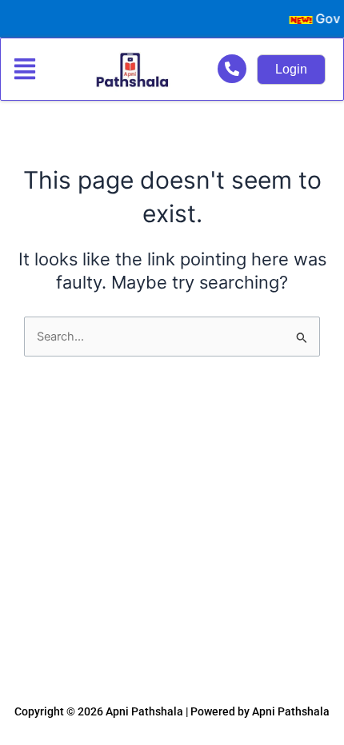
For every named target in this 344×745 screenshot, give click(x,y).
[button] (31, 70)
